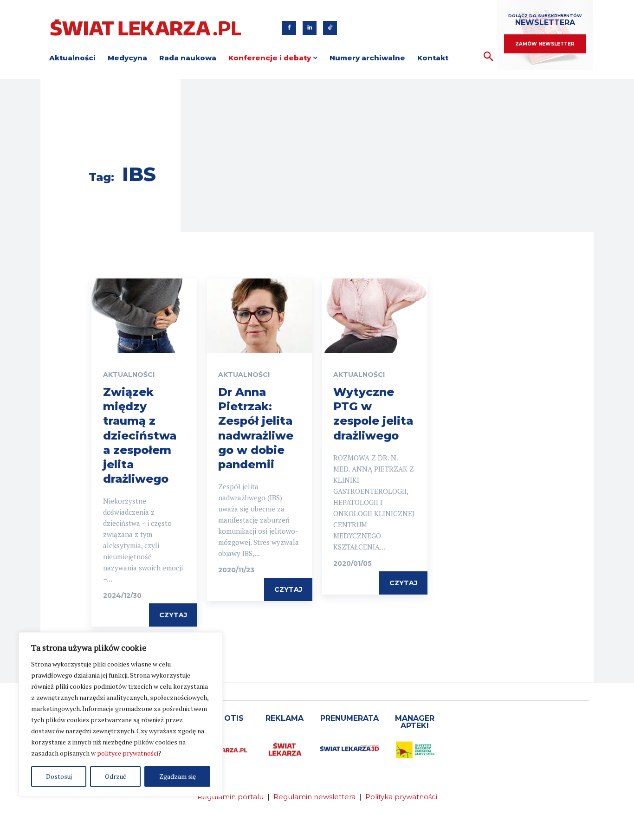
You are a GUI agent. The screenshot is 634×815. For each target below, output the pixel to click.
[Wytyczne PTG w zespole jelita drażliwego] (374, 315)
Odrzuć (115, 776)
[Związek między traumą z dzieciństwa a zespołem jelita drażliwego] (144, 315)
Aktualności (129, 374)
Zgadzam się (177, 776)
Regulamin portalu (230, 796)
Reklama (284, 718)
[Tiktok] (330, 28)
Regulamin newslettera (314, 796)
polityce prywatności (127, 753)
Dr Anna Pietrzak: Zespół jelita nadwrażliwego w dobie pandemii (255, 428)
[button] (488, 57)
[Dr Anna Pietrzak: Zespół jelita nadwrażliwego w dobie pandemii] (259, 315)
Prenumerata (349, 718)
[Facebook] (289, 28)
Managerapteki (414, 722)
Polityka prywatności (401, 796)
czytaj (173, 615)
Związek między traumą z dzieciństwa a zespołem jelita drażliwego (139, 435)
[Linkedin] (310, 28)
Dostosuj (59, 776)
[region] (121, 714)
